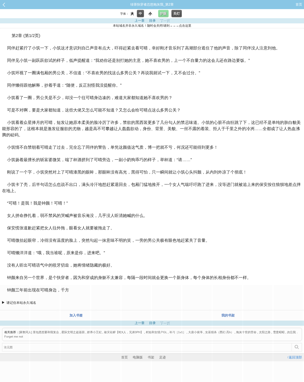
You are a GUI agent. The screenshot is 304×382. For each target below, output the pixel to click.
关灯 (176, 13)
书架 (151, 357)
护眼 (163, 13)
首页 (299, 4)
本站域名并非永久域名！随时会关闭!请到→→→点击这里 (152, 25)
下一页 (165, 20)
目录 (152, 20)
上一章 (140, 20)
